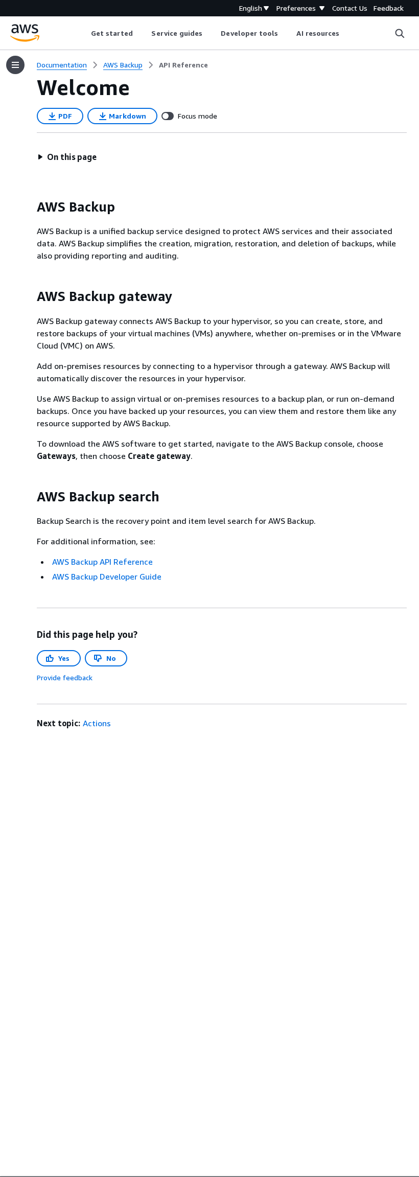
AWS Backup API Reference (102, 562)
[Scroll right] (347, 33)
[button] (67, 157)
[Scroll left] (83, 33)
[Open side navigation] (15, 65)
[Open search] (399, 33)
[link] (183, 65)
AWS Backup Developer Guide (106, 576)
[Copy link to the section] (28, 207)
